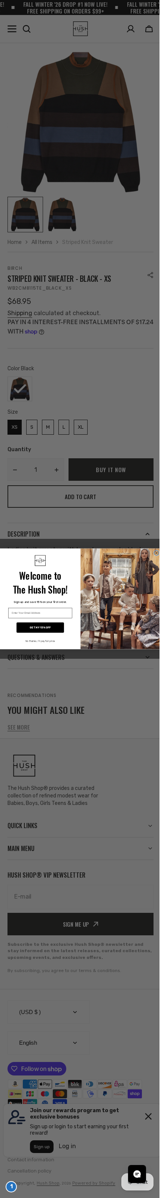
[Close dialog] (153, 552)
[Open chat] (131, 1174)
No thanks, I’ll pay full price (37, 641)
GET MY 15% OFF (37, 627)
